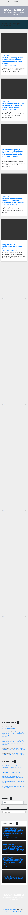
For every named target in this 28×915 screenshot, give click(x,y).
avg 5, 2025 (6, 837)
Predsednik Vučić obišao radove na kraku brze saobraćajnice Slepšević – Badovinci (13, 832)
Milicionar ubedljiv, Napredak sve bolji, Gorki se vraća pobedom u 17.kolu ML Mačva (13, 200)
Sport (8, 55)
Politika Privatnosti (17, 911)
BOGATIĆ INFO (14, 9)
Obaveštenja (6, 842)
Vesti (17, 828)
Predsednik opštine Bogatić (9, 828)
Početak (8, 911)
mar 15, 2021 (6, 250)
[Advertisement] (14, 280)
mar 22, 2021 (6, 204)
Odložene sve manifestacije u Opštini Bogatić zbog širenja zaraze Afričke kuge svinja (13, 847)
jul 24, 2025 (6, 866)
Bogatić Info (13, 65)
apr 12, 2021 (6, 109)
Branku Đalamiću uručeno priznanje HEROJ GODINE (13, 878)
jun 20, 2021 (6, 65)
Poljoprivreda (13, 842)
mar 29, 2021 (6, 159)
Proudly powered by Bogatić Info (9, 909)
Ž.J (24, 909)
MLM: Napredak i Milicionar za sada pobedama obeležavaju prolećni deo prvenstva (13, 105)
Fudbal (4, 55)
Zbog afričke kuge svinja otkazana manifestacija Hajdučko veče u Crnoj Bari (13, 861)
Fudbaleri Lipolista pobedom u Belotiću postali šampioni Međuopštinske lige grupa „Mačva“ (13, 60)
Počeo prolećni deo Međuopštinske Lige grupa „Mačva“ (12, 246)
